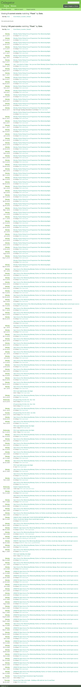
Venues (13, 6)
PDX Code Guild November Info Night (23, 426)
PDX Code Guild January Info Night (23, 465)
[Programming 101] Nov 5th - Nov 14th (24, 400)
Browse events (6, 9)
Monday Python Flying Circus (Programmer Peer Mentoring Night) (31, 34)
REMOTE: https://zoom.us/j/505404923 (29, 542)
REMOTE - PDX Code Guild (26, 529)
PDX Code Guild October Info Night (23, 391)
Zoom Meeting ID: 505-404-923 (27, 538)
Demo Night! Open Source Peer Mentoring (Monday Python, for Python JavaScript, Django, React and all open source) (46, 304)
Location (23, 16)
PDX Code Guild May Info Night (22, 554)
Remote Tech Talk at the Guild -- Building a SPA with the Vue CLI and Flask (34, 680)
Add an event (19, 9)
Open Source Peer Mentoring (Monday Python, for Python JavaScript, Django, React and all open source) (42, 269)
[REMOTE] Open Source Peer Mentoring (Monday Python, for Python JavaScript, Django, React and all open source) (45, 571)
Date (8, 16)
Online (22, 677)
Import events (30, 9)
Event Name (16, 16)
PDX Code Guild (23, 35)
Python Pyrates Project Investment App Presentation (28, 676)
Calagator (7, 2)
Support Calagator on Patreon (71, 6)
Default (29, 16)
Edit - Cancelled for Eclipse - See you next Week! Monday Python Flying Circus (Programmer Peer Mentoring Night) (45, 64)
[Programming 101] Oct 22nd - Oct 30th (24, 413)
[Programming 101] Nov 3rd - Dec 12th (24, 404)
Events (6, 6)
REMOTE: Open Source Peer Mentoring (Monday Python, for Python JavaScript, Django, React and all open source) (45, 528)
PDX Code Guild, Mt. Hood (27, 488)
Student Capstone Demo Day (21, 487)
